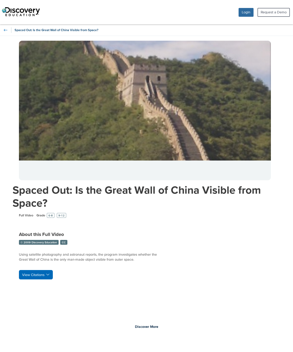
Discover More (146, 327)
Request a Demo (274, 12)
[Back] (6, 30)
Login (246, 12)
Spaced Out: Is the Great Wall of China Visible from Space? (137, 196)
